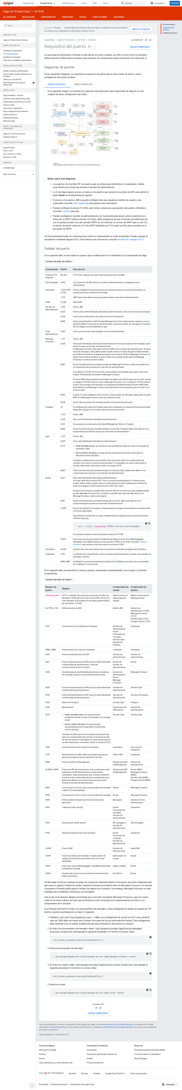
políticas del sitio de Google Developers (117, 1027)
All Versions (9, 17)
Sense (83, 3)
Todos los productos (138, 1073)
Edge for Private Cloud (16, 11)
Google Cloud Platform (115, 1073)
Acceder (175, 3)
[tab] (58, 84)
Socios (42, 1058)
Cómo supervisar (81, 203)
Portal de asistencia (95, 1063)
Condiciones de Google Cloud (82, 1084)
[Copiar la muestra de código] (149, 523)
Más (105, 3)
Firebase (96, 1073)
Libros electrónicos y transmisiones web (55, 1063)
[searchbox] (18, 25)
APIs (95, 3)
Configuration (48, 17)
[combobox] (133, 3)
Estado (90, 1058)
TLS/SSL (66, 211)
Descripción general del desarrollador (149, 1050)
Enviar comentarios (140, 47)
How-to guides (100, 17)
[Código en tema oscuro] (146, 523)
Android (72, 1073)
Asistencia (119, 17)
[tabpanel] (98, 160)
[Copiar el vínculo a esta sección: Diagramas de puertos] (77, 67)
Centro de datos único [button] (59, 84)
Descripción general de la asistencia (102, 1054)
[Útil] (146, 40)
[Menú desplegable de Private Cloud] (55, 3)
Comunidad (91, 1050)
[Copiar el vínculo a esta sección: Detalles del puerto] (72, 248)
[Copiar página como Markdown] (89, 46)
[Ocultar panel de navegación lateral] (32, 1085)
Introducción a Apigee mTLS (130, 239)
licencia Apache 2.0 (60, 1027)
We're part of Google (47, 1050)
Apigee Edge (28, 3)
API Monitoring (68, 3)
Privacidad (43, 1084)
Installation (28, 17)
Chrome (84, 1073)
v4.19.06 (39, 11)
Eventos (42, 1054)
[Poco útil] (150, 40)
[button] (16, 174)
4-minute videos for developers (147, 1054)
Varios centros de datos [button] (86, 84)
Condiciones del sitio (58, 1084)
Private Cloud (46, 3)
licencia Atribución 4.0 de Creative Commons (116, 1024)
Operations (67, 17)
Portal (83, 17)
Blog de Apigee (140, 1058)
